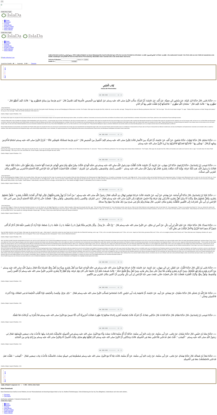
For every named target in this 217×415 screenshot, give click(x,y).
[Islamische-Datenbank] (11, 17)
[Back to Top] (2, 1)
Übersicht (33, 63)
